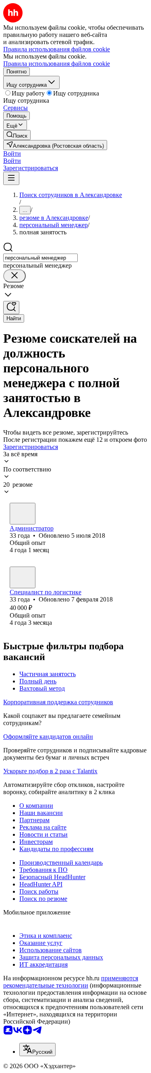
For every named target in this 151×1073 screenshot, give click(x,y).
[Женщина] (22, 513)
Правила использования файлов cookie (56, 63)
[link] (17, 135)
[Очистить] (14, 275)
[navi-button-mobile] (11, 178)
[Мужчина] (22, 577)
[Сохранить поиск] (11, 307)
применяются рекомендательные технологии (70, 982)
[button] (12, 153)
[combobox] (40, 258)
